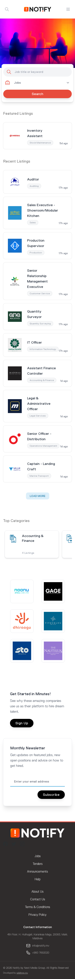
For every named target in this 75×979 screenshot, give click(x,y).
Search (37, 94)
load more (37, 496)
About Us (37, 891)
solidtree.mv (22, 972)
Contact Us (37, 899)
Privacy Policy (37, 915)
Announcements (37, 871)
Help (37, 879)
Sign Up (21, 723)
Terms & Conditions (37, 907)
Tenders (37, 864)
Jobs (38, 856)
